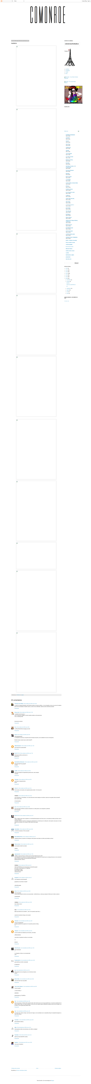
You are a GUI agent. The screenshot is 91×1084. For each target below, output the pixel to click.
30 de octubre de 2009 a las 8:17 (25, 877)
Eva (15, 727)
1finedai (67, 150)
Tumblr (66, 72)
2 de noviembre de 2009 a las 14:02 (28, 960)
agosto (68, 290)
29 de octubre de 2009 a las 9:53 (25, 779)
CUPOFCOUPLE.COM (70, 234)
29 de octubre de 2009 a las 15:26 (26, 829)
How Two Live (68, 259)
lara (15, 806)
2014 (67, 270)
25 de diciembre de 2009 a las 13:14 (24, 1027)
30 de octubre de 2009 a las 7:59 (26, 854)
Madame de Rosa (69, 159)
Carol (16, 734)
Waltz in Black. (69, 217)
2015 (67, 268)
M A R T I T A (17, 753)
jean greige (68, 207)
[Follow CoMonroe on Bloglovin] (69, 65)
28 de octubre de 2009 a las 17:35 (26, 712)
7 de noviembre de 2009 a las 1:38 (23, 1001)
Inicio (37, 1068)
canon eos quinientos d (71, 284)
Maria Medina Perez (19, 836)
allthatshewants (18, 745)
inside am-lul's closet (70, 250)
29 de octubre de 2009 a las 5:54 (23, 734)
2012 (67, 273)
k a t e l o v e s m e (69, 246)
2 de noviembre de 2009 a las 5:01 (25, 930)
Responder (17, 708)
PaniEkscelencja (69, 189)
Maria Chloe (17, 978)
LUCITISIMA (68, 179)
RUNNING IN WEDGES (70, 134)
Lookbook (67, 69)
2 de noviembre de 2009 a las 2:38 (25, 920)
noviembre (69, 279)
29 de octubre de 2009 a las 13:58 (23, 806)
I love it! (16, 788)
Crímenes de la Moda (19, 703)
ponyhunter (68, 256)
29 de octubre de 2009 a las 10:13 (25, 795)
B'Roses (67, 186)
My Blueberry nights (70, 254)
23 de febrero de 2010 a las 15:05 (25, 1042)
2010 (67, 276)
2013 (67, 271)
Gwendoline (17, 829)
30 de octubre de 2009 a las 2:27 (29, 836)
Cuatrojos (17, 1019)
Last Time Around (69, 156)
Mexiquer (68, 173)
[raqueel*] (17, 877)
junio (68, 293)
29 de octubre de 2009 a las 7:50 (26, 753)
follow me (66, 131)
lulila (15, 1027)
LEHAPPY (68, 137)
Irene (16, 891)
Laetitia (67, 252)
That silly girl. (68, 211)
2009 (67, 278)
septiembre (69, 288)
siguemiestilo (17, 854)
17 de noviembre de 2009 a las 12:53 (26, 1019)
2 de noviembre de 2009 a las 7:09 (27, 947)
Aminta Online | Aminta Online (72, 182)
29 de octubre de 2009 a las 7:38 (27, 745)
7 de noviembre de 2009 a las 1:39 (23, 1011)
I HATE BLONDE (69, 244)
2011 (67, 275)
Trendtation (67, 70)
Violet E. (67, 141)
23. (67, 286)
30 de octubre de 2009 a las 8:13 (25, 865)
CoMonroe (68, 195)
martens (68, 283)
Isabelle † (16, 1042)
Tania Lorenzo (17, 844)
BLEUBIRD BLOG (69, 227)
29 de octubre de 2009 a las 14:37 (26, 815)
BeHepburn (68, 214)
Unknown (16, 779)
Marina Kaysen (69, 224)
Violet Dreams (17, 947)
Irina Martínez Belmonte (19, 761)
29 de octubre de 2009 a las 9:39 (24, 770)
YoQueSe (16, 930)
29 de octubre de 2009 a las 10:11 (24, 788)
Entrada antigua (58, 1068)
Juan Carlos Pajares (19, 986)
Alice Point (68, 144)
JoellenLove (68, 147)
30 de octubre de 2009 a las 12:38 (23, 891)
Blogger (52, 1080)
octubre (68, 281)
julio (67, 291)
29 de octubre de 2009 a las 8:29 (31, 761)
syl (15, 970)
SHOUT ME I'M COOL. (70, 198)
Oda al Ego (68, 201)
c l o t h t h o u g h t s (70, 204)
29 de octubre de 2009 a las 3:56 (23, 727)
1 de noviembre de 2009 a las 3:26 (23, 909)
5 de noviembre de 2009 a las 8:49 (30, 986)
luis (15, 1001)
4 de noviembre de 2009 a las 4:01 (23, 970)
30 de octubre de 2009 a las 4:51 (27, 844)
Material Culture (69, 248)
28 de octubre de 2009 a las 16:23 (30, 703)
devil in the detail (69, 231)
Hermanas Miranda (70, 170)
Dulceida (67, 163)
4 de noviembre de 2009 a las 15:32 (27, 978)
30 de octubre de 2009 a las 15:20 (25, 902)
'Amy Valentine (69, 153)
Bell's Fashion (69, 176)
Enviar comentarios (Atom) (22, 1070)
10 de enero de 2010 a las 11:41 (25, 1034)
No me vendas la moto (70, 242)
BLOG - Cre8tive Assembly (71, 240)
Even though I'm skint (70, 192)
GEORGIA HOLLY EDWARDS (71, 237)
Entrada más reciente (16, 1068)
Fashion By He (17, 960)
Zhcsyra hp (17, 712)
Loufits (16, 770)
